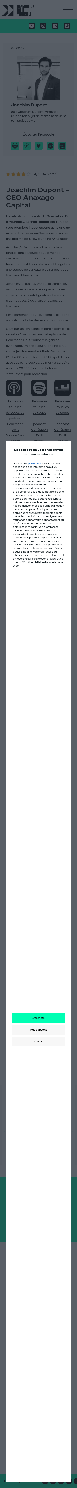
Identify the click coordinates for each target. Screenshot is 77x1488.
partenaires (35, 463)
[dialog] (38, 961)
